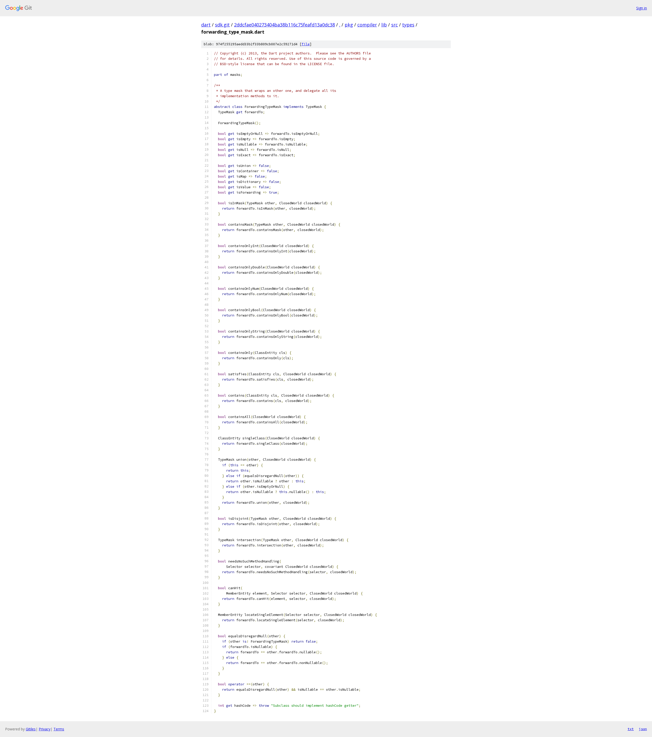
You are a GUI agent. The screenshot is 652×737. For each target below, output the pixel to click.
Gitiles (31, 729)
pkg (349, 25)
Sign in (641, 8)
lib (384, 25)
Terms (58, 729)
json (643, 729)
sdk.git (222, 25)
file (306, 44)
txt (631, 729)
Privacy (44, 729)
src (394, 25)
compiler (367, 25)
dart (206, 25)
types (408, 25)
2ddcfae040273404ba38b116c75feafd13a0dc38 (284, 25)
